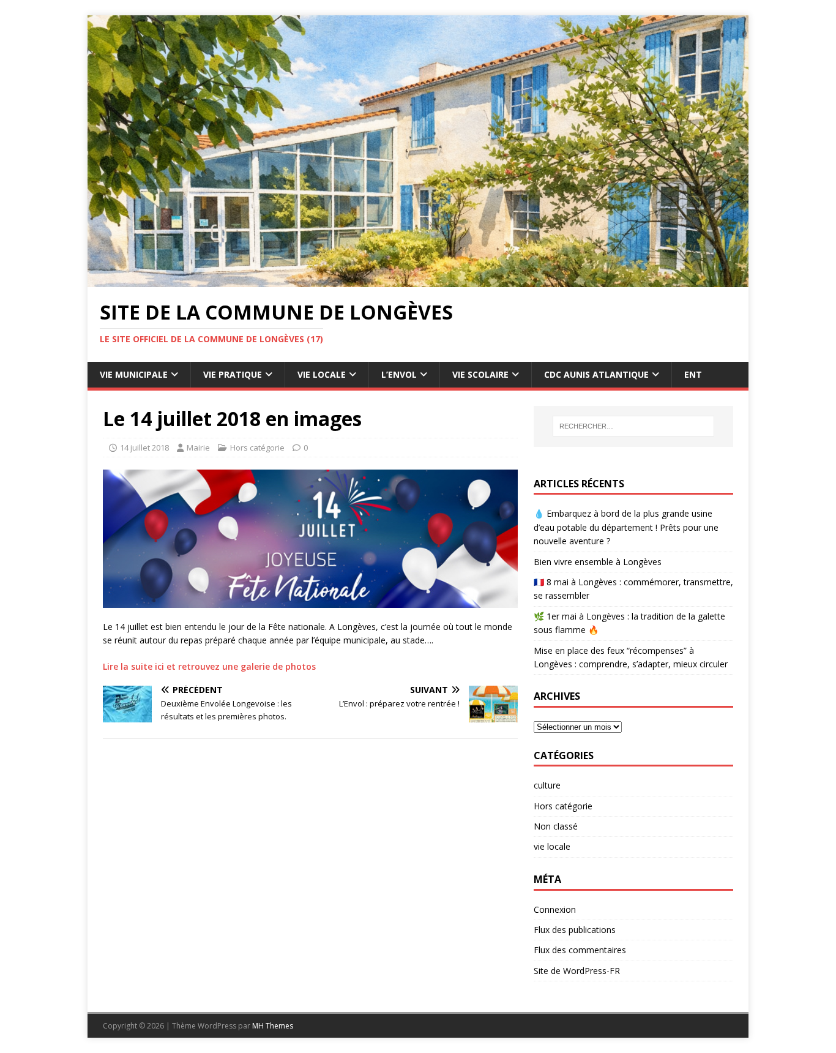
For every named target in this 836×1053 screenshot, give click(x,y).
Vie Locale (321, 374)
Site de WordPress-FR (577, 970)
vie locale (552, 846)
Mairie (198, 447)
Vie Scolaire (480, 374)
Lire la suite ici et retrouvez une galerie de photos (209, 666)
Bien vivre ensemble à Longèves (598, 562)
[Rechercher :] (633, 426)
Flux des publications (575, 929)
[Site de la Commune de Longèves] (418, 280)
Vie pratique (232, 374)
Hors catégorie (257, 447)
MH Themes (272, 1026)
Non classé (556, 826)
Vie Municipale (134, 374)
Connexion (555, 909)
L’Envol (399, 374)
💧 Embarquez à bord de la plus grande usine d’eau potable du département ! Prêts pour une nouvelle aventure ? (626, 527)
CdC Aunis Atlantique (596, 374)
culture (547, 785)
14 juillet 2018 (144, 447)
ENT (693, 374)
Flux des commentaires (580, 950)
